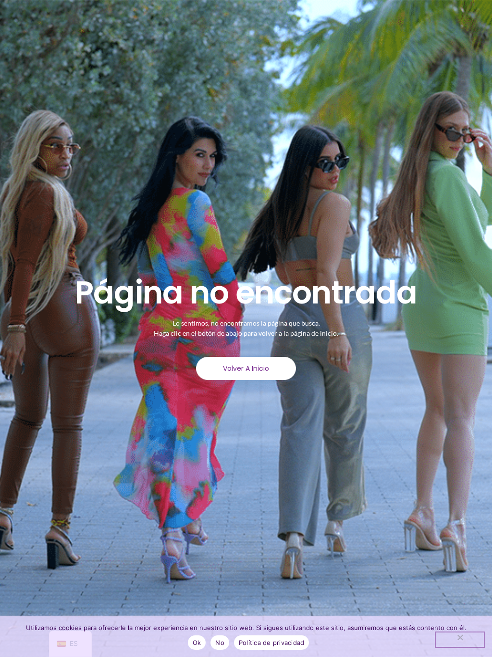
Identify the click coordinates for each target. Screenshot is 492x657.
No (219, 642)
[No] (460, 640)
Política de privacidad (272, 642)
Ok (197, 642)
